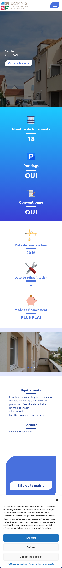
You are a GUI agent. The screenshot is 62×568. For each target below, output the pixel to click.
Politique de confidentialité (41, 564)
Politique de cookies (17, 564)
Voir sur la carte (18, 63)
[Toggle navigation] (54, 5)
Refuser (31, 547)
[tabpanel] (31, 352)
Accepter (31, 537)
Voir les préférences (31, 556)
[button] (57, 499)
